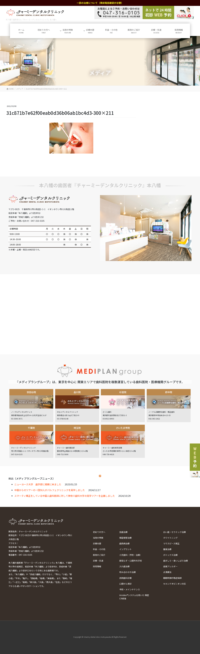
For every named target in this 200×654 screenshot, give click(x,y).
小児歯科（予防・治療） (130, 554)
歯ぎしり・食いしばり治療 (175, 560)
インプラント (125, 549)
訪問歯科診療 (125, 577)
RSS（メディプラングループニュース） (31, 478)
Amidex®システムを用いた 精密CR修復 (134, 597)
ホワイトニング (170, 537)
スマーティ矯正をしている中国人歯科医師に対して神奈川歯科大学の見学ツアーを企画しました (64, 496)
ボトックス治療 (170, 554)
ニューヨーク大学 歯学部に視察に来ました (37, 484)
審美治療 (167, 549)
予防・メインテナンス (129, 589)
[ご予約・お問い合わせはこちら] (144, 12)
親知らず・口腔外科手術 (130, 560)
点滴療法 (167, 572)
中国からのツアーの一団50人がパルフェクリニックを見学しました (49, 490)
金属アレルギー (170, 566)
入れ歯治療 (124, 566)
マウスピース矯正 (171, 543)
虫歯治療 (123, 532)
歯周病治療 (124, 543)
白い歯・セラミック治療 (174, 532)
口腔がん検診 (125, 583)
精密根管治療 (125, 537)
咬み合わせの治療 (127, 572)
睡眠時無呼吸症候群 (172, 577)
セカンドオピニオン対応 (174, 583)
